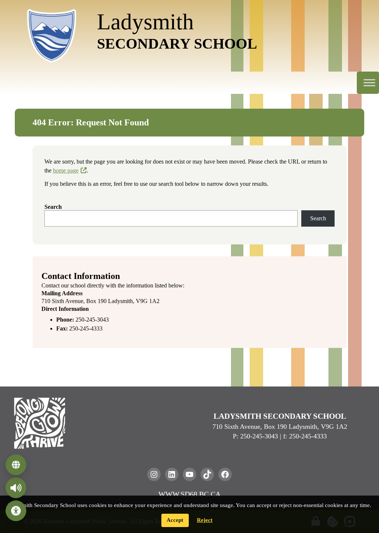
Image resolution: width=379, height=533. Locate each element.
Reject (204, 520)
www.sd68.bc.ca (189, 494)
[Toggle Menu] (369, 82)
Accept (175, 520)
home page (65, 170)
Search (53, 207)
